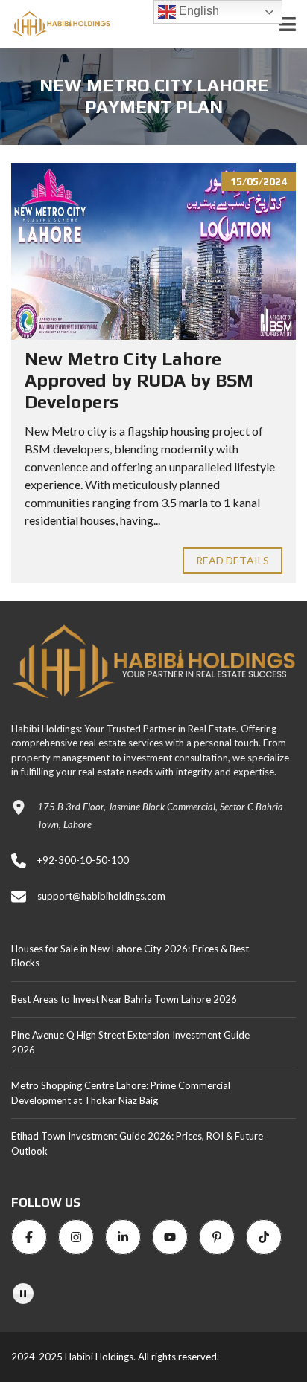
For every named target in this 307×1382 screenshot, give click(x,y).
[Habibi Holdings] (55, 24)
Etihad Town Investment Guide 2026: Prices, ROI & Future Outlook (137, 1143)
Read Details (232, 560)
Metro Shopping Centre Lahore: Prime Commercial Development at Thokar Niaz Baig (120, 1092)
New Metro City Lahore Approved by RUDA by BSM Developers (139, 380)
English (197, 10)
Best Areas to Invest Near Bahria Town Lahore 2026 (124, 999)
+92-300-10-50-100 (83, 860)
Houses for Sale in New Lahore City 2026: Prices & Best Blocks (130, 956)
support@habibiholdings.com (101, 896)
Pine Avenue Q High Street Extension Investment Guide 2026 (130, 1042)
